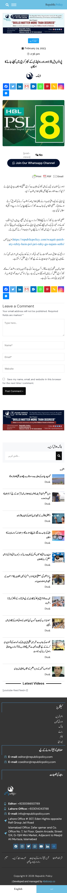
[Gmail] (27, 86)
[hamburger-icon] (14, 4)
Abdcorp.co (49, 881)
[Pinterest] (47, 86)
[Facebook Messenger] (6, 93)
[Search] (59, 456)
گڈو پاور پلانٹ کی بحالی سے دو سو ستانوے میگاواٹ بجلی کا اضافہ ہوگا (29, 476)
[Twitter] (13, 86)
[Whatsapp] (40, 86)
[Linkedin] (20, 86)
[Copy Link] (54, 86)
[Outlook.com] (33, 86)
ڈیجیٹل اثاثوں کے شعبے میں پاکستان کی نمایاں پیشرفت (33, 515)
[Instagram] (61, 86)
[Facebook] (6, 86)
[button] (7, 5)
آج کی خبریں (33, 41)
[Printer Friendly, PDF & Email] (47, 176)
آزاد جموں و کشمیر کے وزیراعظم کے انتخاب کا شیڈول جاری (32, 669)
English (18, 889)
